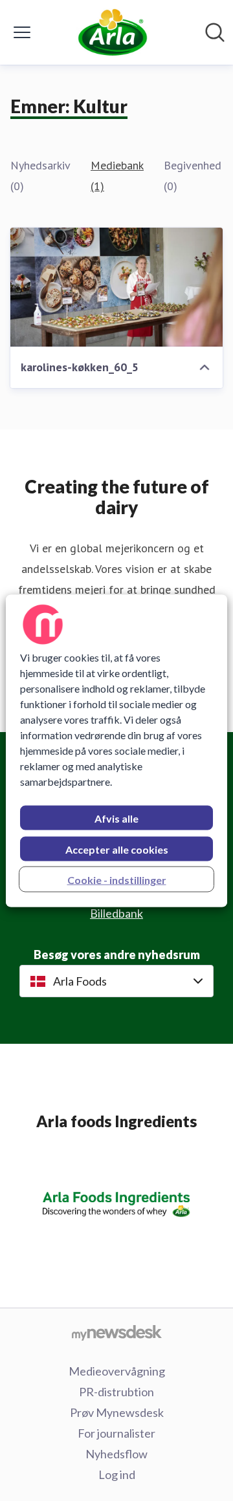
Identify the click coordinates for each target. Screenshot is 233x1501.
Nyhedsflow (116, 1454)
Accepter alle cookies (116, 849)
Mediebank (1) (117, 175)
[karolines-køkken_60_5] (116, 287)
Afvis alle (116, 818)
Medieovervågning (117, 1371)
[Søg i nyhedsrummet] (215, 32)
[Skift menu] (22, 32)
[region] (116, 750)
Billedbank (116, 913)
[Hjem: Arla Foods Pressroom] (112, 32)
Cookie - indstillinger (116, 879)
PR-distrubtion (116, 1392)
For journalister (116, 1433)
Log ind (116, 1474)
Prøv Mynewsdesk (117, 1412)
